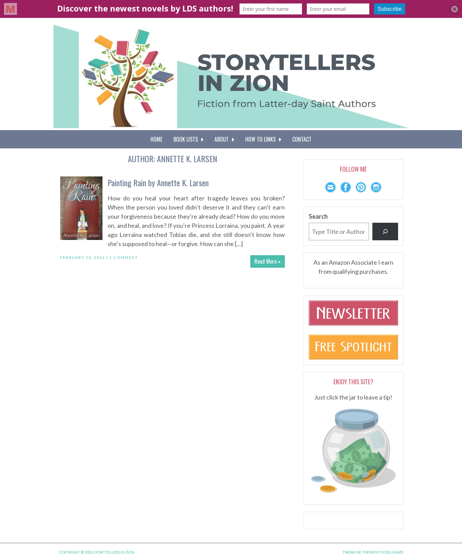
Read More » (267, 261)
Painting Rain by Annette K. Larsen (158, 182)
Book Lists (187, 139)
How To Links (261, 139)
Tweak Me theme (358, 552)
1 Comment (124, 257)
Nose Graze (392, 552)
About (222, 139)
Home (156, 139)
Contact (301, 139)
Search (318, 216)
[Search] (385, 231)
